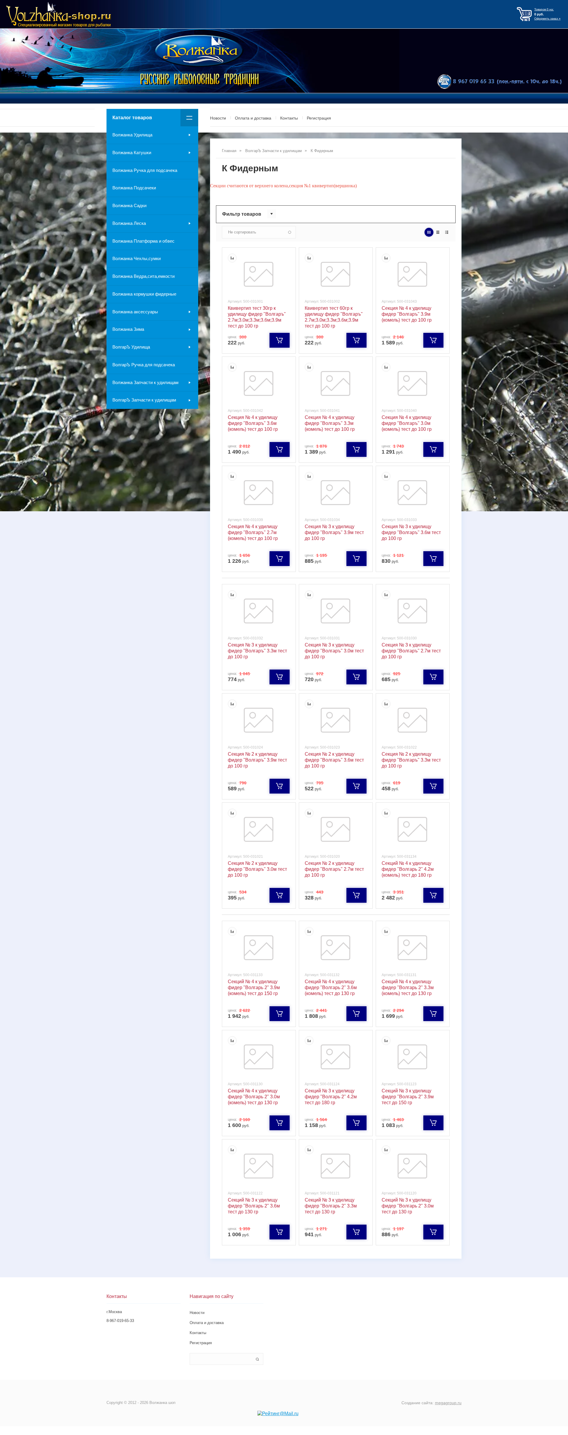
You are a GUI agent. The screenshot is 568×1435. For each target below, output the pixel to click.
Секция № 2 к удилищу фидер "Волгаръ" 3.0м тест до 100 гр (257, 869)
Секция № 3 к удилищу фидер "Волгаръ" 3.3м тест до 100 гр (257, 650)
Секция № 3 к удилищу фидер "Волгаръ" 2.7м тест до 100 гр (411, 650)
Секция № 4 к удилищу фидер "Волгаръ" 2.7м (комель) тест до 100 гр (253, 532)
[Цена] (437, 232)
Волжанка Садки (129, 205)
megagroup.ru (448, 1402)
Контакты (289, 118)
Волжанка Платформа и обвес (143, 241)
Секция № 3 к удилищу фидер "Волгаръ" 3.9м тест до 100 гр (334, 532)
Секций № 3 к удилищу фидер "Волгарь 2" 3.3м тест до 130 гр (331, 1205)
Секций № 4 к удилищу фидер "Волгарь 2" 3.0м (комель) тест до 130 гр (254, 1096)
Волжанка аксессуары (135, 311)
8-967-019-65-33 (120, 1320)
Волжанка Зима (128, 329)
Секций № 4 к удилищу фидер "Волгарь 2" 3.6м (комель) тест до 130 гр (331, 987)
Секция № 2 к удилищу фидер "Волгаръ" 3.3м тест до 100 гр (411, 760)
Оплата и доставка (253, 118)
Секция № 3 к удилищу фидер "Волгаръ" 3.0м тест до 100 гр (334, 650)
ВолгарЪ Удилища (131, 346)
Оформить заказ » (547, 18)
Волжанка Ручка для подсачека (144, 170)
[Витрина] (429, 232)
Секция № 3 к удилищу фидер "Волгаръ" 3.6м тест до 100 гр (411, 532)
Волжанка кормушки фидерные (144, 293)
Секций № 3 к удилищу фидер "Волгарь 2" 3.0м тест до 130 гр (408, 1205)
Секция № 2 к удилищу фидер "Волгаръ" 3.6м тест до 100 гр (334, 760)
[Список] (446, 232)
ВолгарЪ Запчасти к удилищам (144, 399)
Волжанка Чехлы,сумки (136, 258)
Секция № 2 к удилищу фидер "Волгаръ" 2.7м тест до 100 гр (334, 869)
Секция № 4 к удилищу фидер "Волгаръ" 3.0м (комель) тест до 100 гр (407, 423)
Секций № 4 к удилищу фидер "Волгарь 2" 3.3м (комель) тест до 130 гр (408, 987)
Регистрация (319, 118)
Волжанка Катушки (131, 152)
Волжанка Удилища (132, 134)
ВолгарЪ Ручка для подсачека (143, 364)
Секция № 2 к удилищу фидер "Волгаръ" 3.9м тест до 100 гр (257, 760)
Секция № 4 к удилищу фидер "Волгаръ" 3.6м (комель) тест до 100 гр (253, 423)
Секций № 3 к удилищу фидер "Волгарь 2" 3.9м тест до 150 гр (408, 1096)
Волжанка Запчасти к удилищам (145, 382)
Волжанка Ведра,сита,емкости (143, 276)
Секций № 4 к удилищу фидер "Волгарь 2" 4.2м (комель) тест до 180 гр (408, 869)
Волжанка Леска (129, 223)
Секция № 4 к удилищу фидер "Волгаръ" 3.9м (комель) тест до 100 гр (407, 314)
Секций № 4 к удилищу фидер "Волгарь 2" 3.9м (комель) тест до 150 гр (254, 987)
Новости (218, 118)
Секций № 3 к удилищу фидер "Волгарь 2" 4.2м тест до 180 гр (331, 1096)
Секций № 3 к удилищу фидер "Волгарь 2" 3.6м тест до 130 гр (254, 1205)
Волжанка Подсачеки (134, 187)
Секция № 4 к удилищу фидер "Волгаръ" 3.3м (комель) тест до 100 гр (330, 423)
